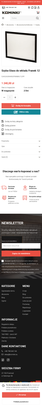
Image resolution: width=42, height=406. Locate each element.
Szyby (37, 25)
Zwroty (4, 341)
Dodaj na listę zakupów (14, 121)
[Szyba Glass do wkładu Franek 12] (21, 47)
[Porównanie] (32, 7)
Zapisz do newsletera (21, 253)
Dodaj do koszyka (23, 106)
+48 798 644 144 (10, 351)
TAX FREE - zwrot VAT (9, 334)
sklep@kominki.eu (10, 354)
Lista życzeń (27, 301)
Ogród (4, 301)
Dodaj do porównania (13, 130)
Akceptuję (22, 395)
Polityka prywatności (21, 402)
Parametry (5, 141)
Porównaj (26, 304)
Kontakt (25, 314)
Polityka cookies (7, 331)
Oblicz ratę (24, 112)
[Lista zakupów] (35, 7)
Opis (3, 146)
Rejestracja (27, 308)
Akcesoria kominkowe (25, 25)
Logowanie (26, 311)
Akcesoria (10, 25)
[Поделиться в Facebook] (3, 134)
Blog (3, 298)
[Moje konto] (38, 7)
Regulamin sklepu (8, 324)
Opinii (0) (5, 157)
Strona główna (3, 25)
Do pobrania (6, 152)
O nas (25, 291)
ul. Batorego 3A (7, 376)
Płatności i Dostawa (9, 338)
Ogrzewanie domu (8, 291)
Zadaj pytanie (10, 126)
